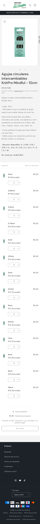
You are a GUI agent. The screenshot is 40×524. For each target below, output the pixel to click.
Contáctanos (8, 466)
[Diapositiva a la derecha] (24, 69)
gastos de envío (19, 91)
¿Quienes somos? (10, 471)
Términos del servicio (11, 457)
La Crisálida (18, 510)
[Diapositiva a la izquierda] (15, 69)
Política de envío (28, 516)
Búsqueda (7, 452)
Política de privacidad (30, 513)
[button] (4, 5)
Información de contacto (13, 519)
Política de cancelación (29, 519)
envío (25, 421)
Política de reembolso (12, 461)
